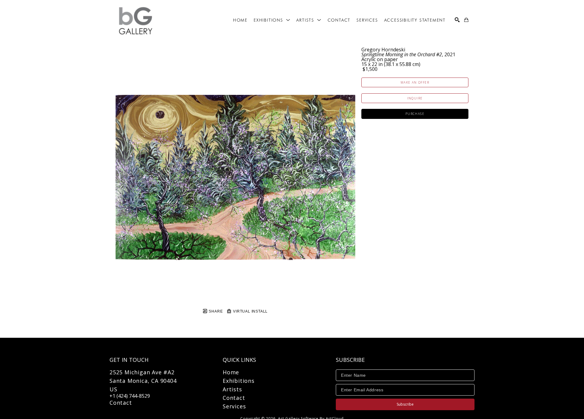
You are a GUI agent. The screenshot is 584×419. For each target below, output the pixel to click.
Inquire (415, 98)
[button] (272, 20)
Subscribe (405, 404)
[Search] (457, 19)
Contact (120, 402)
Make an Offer (415, 82)
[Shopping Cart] (466, 19)
